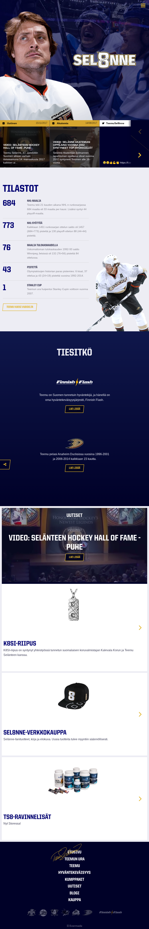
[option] (25, 143)
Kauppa (74, 900)
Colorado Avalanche (77, 913)
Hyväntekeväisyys (74, 873)
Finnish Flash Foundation (110, 914)
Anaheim (54, 913)
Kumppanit (74, 880)
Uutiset (74, 886)
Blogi (74, 893)
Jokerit (32, 913)
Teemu (74, 866)
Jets (43, 913)
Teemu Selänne (22, 11)
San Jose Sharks (66, 913)
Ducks (88, 913)
